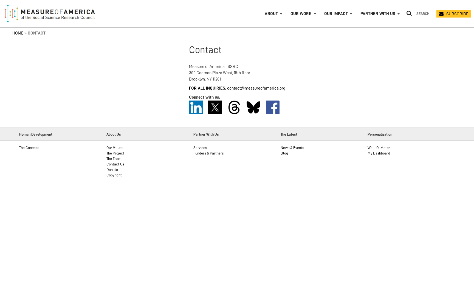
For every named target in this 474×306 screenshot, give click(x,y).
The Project (115, 153)
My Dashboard (379, 153)
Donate (112, 169)
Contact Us (115, 164)
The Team (114, 159)
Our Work (301, 14)
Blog (284, 153)
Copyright (114, 175)
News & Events (292, 148)
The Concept (29, 148)
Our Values (114, 148)
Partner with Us (377, 14)
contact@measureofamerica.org (256, 88)
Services (200, 148)
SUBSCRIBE (457, 14)
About (271, 14)
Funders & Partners (208, 153)
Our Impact (336, 14)
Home (18, 33)
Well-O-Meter (379, 148)
